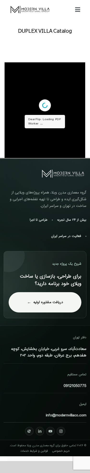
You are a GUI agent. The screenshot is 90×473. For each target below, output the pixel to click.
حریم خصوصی (61, 451)
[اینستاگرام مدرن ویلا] (61, 431)
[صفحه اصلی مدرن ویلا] (63, 173)
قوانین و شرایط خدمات (34, 451)
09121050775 (75, 386)
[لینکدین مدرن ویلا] (40, 431)
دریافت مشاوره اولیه (48, 302)
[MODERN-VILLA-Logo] (30, 5)
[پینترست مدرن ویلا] (29, 431)
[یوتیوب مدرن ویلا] (50, 431)
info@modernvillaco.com (66, 415)
